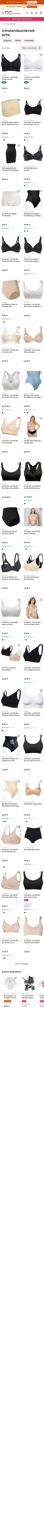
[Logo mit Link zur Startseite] (13, 13)
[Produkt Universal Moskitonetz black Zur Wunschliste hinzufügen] (33, 978)
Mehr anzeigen (22, 964)
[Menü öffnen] (3, 13)
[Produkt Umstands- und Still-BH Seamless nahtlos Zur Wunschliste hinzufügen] (19, 691)
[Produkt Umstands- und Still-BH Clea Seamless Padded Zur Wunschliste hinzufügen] (41, 918)
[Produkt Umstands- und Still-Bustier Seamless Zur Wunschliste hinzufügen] (41, 100)
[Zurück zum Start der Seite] (40, 1501)
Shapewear (7, 40)
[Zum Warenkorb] (40, 13)
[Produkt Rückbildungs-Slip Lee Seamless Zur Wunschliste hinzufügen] (19, 282)
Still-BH (17, 40)
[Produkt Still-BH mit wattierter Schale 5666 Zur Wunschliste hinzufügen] (41, 237)
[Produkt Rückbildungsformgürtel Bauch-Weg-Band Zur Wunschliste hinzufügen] (19, 100)
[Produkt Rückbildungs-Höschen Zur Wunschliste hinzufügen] (41, 827)
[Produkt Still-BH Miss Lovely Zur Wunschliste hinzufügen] (41, 146)
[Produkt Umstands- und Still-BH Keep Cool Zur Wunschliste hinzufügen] (41, 509)
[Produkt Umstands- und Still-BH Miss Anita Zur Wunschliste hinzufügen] (41, 327)
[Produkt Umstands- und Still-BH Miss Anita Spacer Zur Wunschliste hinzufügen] (19, 237)
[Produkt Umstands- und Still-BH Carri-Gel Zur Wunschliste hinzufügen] (19, 418)
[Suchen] (27, 13)
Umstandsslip (29, 40)
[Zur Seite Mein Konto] (31, 13)
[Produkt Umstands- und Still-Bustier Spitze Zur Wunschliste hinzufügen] (19, 327)
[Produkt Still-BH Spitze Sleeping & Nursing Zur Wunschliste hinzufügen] (41, 418)
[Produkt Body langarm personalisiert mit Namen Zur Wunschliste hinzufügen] (15, 978)
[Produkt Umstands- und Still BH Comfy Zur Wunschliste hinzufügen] (19, 55)
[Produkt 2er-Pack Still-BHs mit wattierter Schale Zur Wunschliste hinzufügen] (19, 555)
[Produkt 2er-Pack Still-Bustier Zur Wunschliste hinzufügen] (19, 645)
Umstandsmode (9, 24)
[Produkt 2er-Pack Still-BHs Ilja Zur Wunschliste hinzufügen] (41, 555)
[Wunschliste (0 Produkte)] (36, 13)
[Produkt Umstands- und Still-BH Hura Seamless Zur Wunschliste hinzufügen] (19, 827)
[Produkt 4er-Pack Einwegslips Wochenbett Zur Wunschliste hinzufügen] (19, 191)
